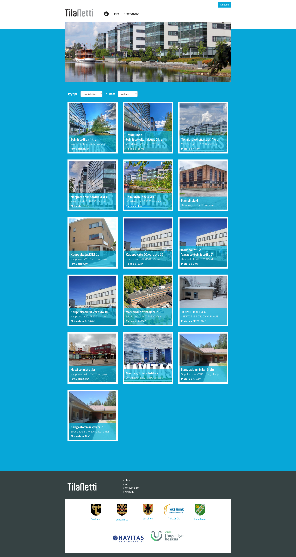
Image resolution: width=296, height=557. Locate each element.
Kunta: (110, 94)
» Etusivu (128, 480)
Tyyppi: (72, 94)
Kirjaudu (224, 4)
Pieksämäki (174, 518)
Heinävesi (200, 519)
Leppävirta (122, 519)
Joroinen (148, 518)
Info (116, 13)
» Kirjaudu (128, 491)
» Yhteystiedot (131, 487)
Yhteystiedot (131, 13)
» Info (126, 483)
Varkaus (96, 519)
